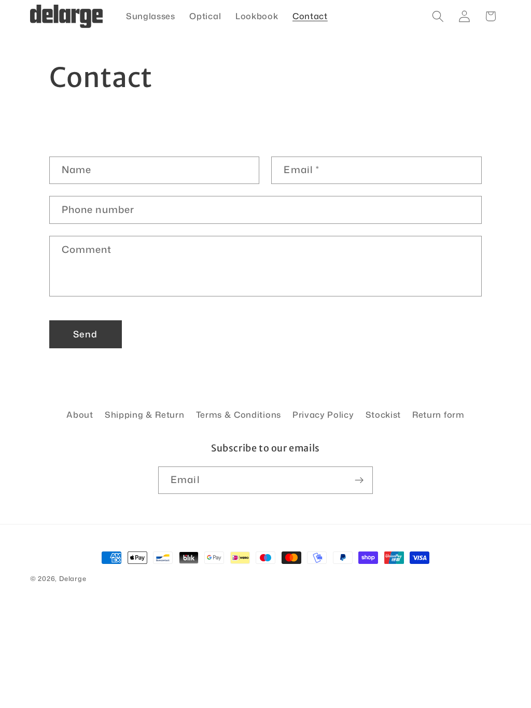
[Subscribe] (359, 480)
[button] (438, 16)
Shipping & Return (145, 414)
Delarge (73, 578)
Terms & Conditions (238, 414)
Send (85, 334)
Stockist (383, 414)
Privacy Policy (323, 414)
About (79, 414)
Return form (438, 414)
